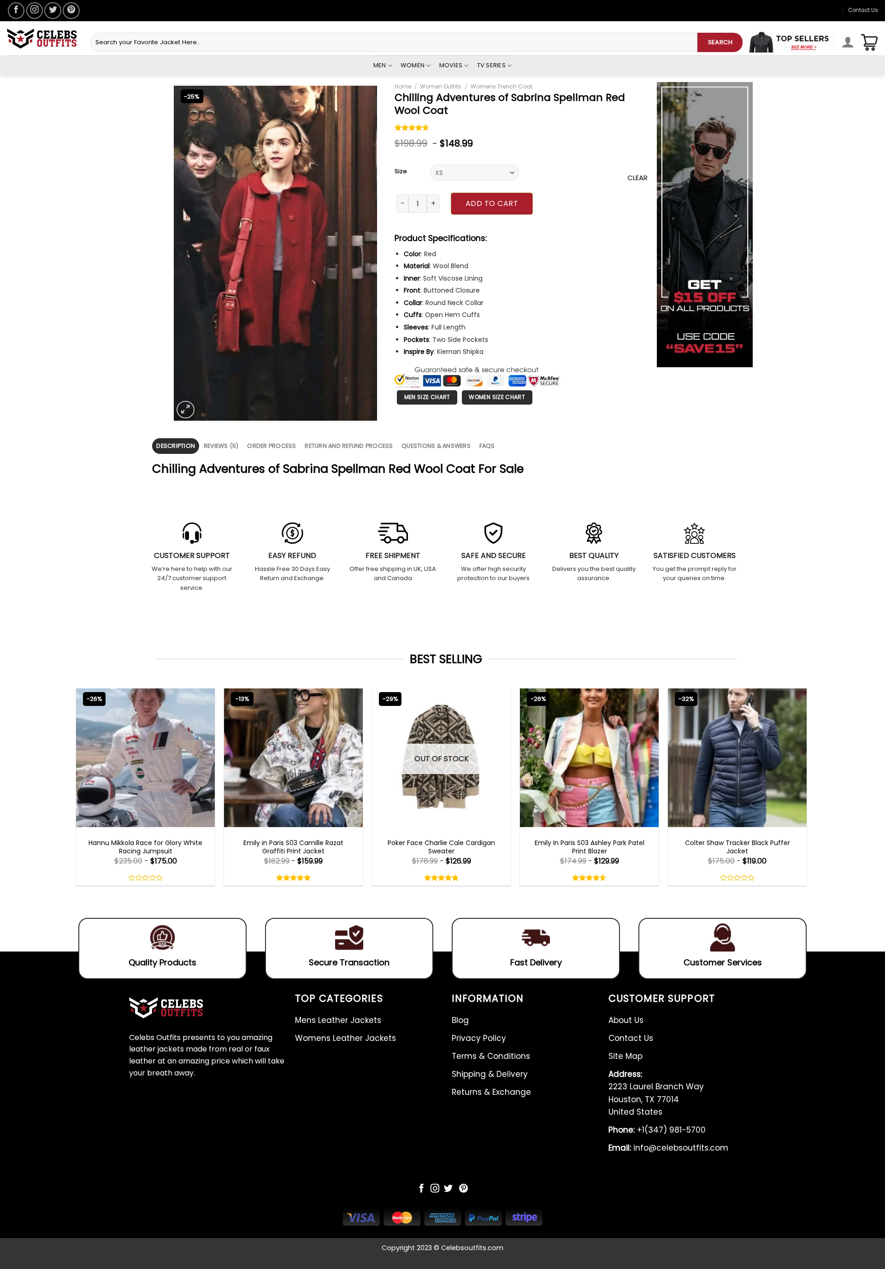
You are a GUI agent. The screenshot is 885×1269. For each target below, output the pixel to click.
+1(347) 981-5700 (657, 1129)
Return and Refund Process (349, 446)
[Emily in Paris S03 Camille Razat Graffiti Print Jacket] (293, 757)
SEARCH (720, 42)
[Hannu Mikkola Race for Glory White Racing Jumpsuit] (145, 757)
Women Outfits (440, 86)
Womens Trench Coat (501, 86)
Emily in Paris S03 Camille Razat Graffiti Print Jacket (293, 847)
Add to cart (492, 203)
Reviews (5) (221, 446)
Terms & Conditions (491, 1056)
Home (403, 86)
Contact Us (863, 10)
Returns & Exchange (491, 1092)
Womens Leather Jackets (345, 1038)
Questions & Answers (436, 446)
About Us (625, 1020)
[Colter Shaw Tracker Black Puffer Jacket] (737, 757)
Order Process (271, 446)
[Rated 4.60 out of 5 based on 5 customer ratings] (412, 128)
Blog (460, 1020)
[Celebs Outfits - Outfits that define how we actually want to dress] (42, 38)
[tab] (175, 445)
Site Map (625, 1056)
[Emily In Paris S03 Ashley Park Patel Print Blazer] (589, 757)
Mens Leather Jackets (338, 1020)
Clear (637, 177)
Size (401, 171)
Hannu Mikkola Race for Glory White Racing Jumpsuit (145, 847)
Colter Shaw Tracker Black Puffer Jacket (737, 847)
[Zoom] (186, 410)
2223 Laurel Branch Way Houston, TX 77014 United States (656, 1093)
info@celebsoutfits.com (668, 1147)
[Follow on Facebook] (16, 10)
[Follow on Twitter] (52, 10)
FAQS (487, 446)
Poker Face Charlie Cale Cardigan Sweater (441, 847)
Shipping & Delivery (490, 1074)
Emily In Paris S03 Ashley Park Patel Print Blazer (589, 847)
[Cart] (869, 42)
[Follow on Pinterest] (71, 10)
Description (175, 446)
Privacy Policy (479, 1038)
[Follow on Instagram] (34, 10)
